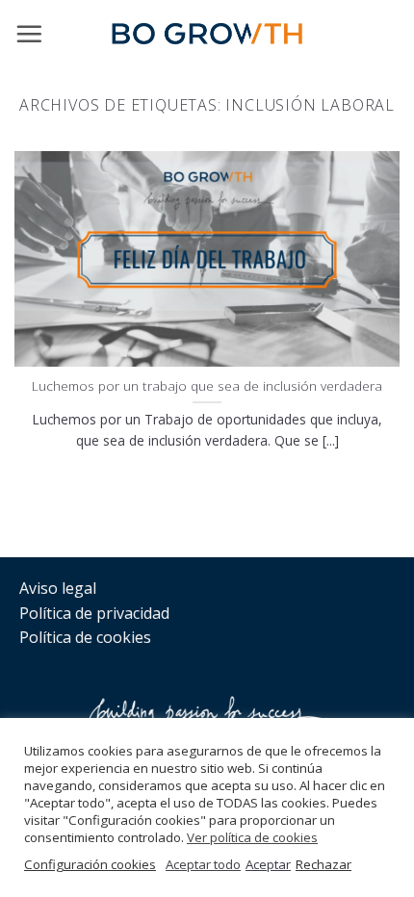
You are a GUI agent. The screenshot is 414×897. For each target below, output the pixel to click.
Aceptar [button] (268, 864)
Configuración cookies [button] (90, 864)
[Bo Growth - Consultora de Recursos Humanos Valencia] (207, 33)
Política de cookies (85, 637)
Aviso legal (57, 588)
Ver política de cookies (252, 837)
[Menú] (28, 34)
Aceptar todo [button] (203, 864)
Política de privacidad (94, 613)
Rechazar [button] (323, 864)
